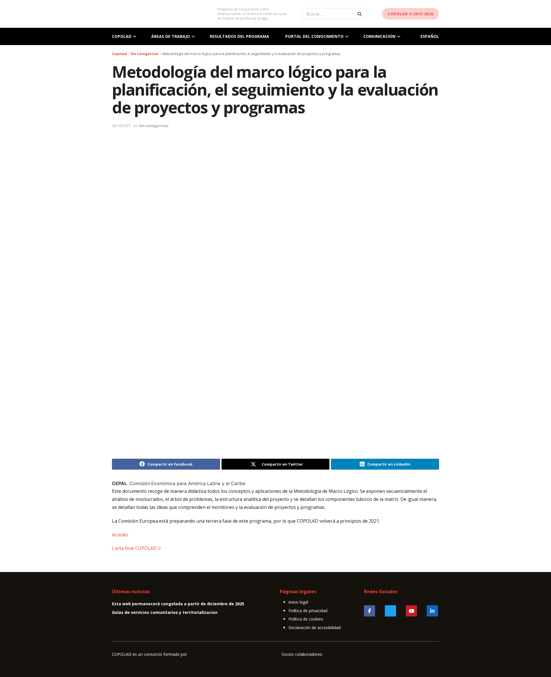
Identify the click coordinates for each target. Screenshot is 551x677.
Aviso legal (298, 602)
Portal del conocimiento (314, 36)
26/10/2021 (121, 125)
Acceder (120, 535)
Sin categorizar (154, 125)
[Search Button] (361, 14)
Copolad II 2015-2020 (410, 13)
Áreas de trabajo (170, 36)
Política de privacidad (307, 610)
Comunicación (379, 36)
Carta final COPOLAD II (136, 548)
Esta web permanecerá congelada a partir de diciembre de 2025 (178, 603)
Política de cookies (305, 619)
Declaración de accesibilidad (314, 627)
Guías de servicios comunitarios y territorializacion (165, 612)
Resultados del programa (239, 36)
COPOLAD (121, 36)
